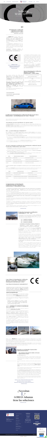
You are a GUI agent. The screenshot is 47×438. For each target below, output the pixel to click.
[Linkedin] (39, 423)
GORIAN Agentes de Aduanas (15, 309)
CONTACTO (37, 1)
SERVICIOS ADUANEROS (15, 1)
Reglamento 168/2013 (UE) (10, 95)
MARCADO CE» (22, 289)
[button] (23, 92)
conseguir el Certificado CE (12, 85)
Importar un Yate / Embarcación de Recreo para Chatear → (14, 65)
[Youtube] (36, 423)
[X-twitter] (38, 423)
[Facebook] (36, 424)
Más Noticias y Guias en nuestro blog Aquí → (24, 381)
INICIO (4, 1)
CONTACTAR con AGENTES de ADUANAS (18, 426)
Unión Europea (15, 294)
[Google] (35, 423)
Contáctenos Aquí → (14, 68)
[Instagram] (34, 423)
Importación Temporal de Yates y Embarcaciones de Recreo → (14, 66)
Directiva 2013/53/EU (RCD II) (10, 92)
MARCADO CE (18, 295)
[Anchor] (37, 424)
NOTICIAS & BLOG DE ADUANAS (18, 424)
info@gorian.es (28, 418)
